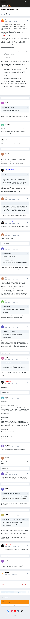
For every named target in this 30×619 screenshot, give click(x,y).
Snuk (6, 139)
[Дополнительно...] (27, 20)
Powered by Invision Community (15, 616)
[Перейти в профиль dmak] (2, 248)
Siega (6, 560)
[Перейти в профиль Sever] (2, 358)
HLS (13, 342)
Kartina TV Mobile (6, 41)
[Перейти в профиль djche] (2, 398)
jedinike (7, 572)
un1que (7, 153)
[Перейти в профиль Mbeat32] (2, 125)
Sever (6, 357)
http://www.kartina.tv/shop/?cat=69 (15, 143)
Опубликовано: (12, 21)
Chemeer (6, 13)
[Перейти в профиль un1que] (2, 154)
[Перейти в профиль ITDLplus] (2, 446)
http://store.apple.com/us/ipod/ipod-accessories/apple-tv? (14, 478)
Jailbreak (3, 348)
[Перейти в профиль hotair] (2, 515)
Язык (9, 614)
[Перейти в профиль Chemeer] (2, 20)
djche (6, 397)
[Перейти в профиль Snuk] (2, 140)
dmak (6, 248)
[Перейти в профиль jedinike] (2, 573)
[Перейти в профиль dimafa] (2, 301)
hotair (6, 514)
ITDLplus (7, 445)
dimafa (7, 301)
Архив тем (11, 14)
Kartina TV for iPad (19, 41)
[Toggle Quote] (3, 107)
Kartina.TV (15, 615)
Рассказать (8, 592)
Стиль (14, 614)
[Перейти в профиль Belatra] (2, 473)
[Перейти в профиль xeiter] (2, 103)
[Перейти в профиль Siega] (2, 561)
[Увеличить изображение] (15, 24)
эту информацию (8, 267)
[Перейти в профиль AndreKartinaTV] (2, 170)
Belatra (7, 472)
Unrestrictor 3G (9, 348)
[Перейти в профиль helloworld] (2, 382)
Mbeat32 (7, 124)
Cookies (20, 614)
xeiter (6, 102)
